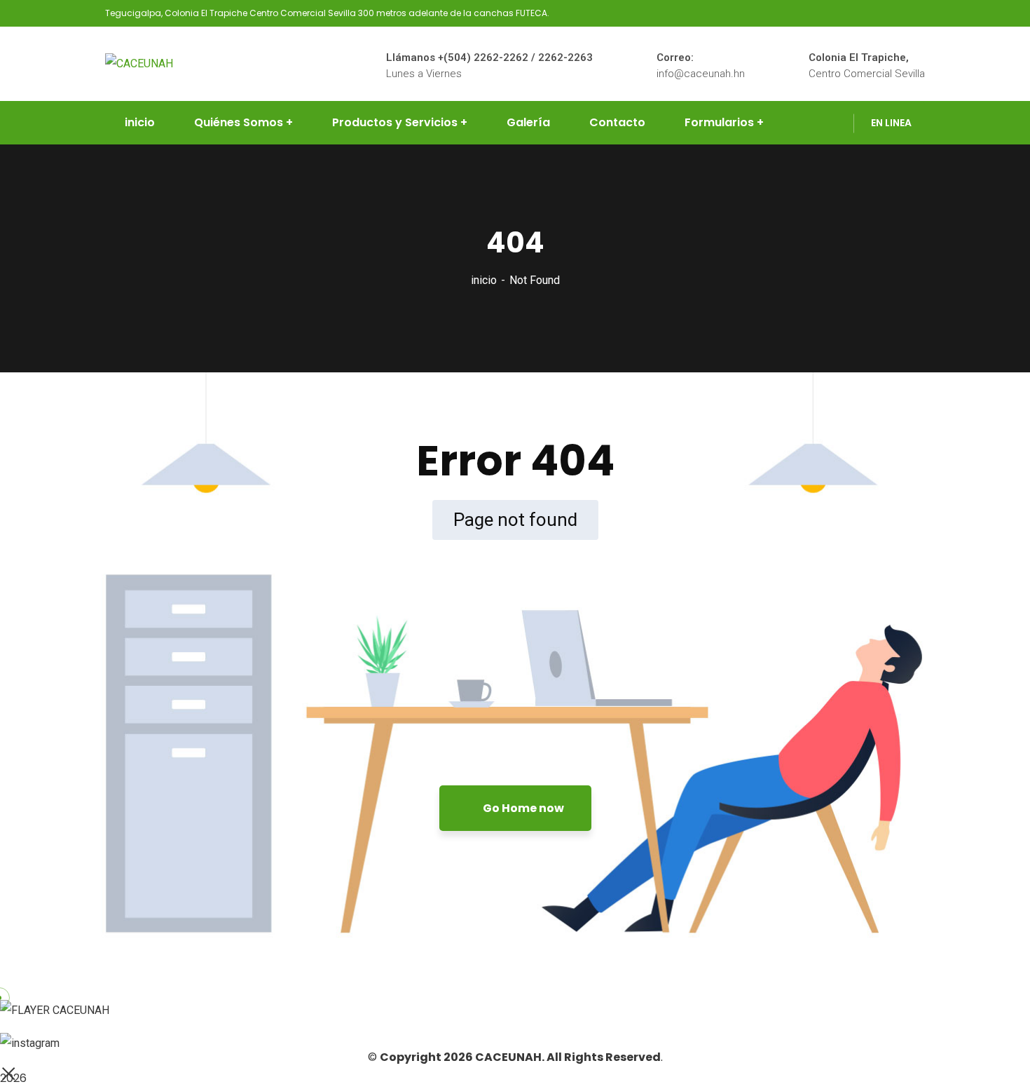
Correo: (675, 57)
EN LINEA (891, 123)
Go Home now (522, 808)
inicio (484, 280)
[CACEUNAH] (139, 63)
